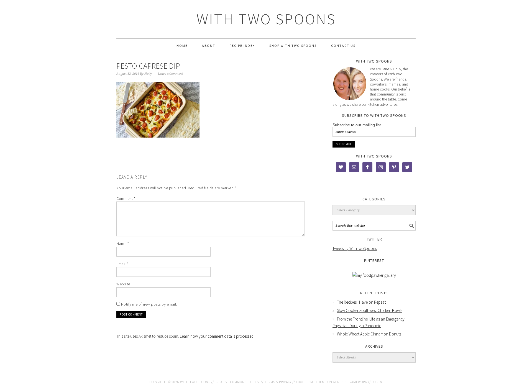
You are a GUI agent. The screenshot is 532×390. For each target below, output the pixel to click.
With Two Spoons (266, 19)
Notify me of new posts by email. (149, 304)
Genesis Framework (350, 382)
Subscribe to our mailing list (356, 125)
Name (122, 243)
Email (122, 263)
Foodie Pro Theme (311, 382)
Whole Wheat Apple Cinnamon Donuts (369, 334)
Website (123, 283)
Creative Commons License (238, 382)
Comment (125, 198)
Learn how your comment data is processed (217, 336)
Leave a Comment (170, 74)
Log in (377, 382)
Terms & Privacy (278, 382)
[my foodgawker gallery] (374, 275)
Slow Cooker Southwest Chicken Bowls (369, 310)
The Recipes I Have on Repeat (361, 302)
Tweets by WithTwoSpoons (354, 248)
